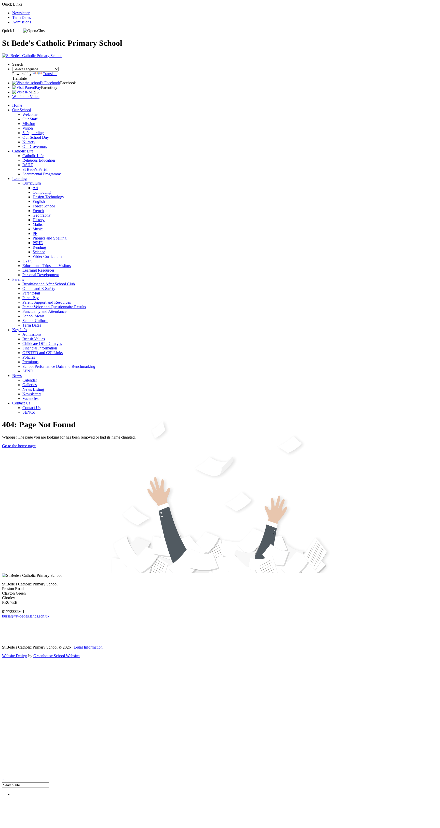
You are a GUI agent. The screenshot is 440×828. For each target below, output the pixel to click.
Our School (21, 110)
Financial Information (39, 348)
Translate (50, 74)
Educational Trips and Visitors (46, 265)
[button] (34, 31)
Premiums (30, 362)
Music (38, 229)
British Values (33, 339)
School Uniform (35, 320)
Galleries (29, 385)
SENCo (28, 412)
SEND (27, 371)
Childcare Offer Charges (42, 343)
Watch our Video (25, 96)
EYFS (27, 261)
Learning (19, 178)
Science (39, 252)
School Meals (33, 316)
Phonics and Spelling (49, 238)
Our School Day (35, 137)
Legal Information (88, 647)
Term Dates (21, 17)
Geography (42, 215)
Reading (39, 247)
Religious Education (38, 160)
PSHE (38, 243)
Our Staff (29, 119)
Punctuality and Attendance (44, 311)
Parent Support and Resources (46, 302)
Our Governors (34, 146)
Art (35, 188)
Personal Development (40, 275)
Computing (42, 192)
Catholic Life (22, 151)
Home (17, 105)
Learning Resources (38, 270)
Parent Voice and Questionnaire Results (54, 307)
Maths (38, 224)
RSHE (27, 165)
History (39, 220)
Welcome (29, 114)
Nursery (28, 142)
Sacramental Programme (42, 174)
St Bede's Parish (35, 169)
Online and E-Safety (38, 288)
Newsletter (21, 13)
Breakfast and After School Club (48, 284)
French (38, 210)
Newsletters (31, 394)
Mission (28, 123)
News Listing (33, 389)
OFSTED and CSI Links (42, 352)
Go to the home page (19, 446)
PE (35, 233)
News (17, 375)
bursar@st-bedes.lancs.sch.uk (25, 616)
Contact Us (21, 403)
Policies (28, 357)
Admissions (21, 22)
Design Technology (48, 197)
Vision (27, 128)
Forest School (44, 206)
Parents (18, 279)
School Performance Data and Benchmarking (58, 366)
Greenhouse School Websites (56, 656)
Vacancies (30, 398)
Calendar (29, 380)
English (39, 201)
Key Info (19, 330)
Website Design (14, 656)
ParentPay (30, 298)
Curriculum (31, 183)
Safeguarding (33, 133)
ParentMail (31, 293)
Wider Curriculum (47, 256)
